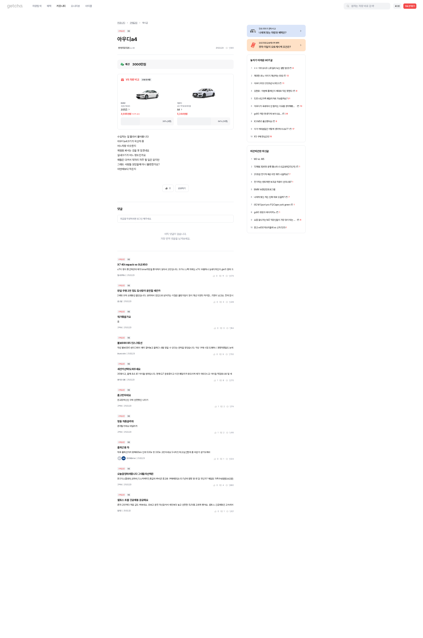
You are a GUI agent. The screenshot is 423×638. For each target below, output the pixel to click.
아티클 (88, 6)
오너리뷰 (75, 6)
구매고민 (133, 22)
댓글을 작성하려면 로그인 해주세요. (135, 218)
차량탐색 (36, 6)
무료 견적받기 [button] (410, 6)
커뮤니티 (61, 6)
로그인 (397, 6)
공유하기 (182, 188)
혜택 (49, 6)
